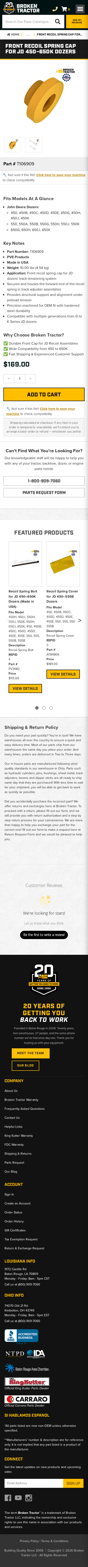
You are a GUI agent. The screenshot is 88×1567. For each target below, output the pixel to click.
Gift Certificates (15, 1230)
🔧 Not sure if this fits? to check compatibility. (44, 178)
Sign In (9, 1194)
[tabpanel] (25, 616)
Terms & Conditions (54, 1541)
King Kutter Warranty (19, 1135)
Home (14, 35)
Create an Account (17, 1203)
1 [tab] (37, 708)
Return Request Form (20, 834)
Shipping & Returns (18, 1153)
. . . (28, 35)
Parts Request (14, 1162)
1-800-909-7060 (44, 481)
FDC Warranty (14, 1144)
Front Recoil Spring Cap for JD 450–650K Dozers (60, 35)
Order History (14, 1221)
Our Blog (25, 1066)
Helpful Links (14, 1126)
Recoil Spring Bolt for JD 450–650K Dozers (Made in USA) (23, 599)
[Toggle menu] (80, 8)
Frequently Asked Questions (25, 1108)
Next (79, 621)
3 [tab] (51, 708)
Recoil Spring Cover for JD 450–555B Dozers (62, 596)
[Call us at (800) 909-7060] (55, 9)
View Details (25, 688)
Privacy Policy (29, 1541)
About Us (11, 1090)
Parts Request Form (44, 493)
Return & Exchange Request (24, 1248)
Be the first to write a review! (44, 935)
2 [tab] (44, 708)
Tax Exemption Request (21, 1239)
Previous (7, 621)
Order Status (13, 1212)
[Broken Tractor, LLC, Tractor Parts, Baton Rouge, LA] (21, 1337)
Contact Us (12, 1117)
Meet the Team (30, 1053)
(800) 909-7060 (29, 1284)
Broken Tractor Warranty (21, 1099)
